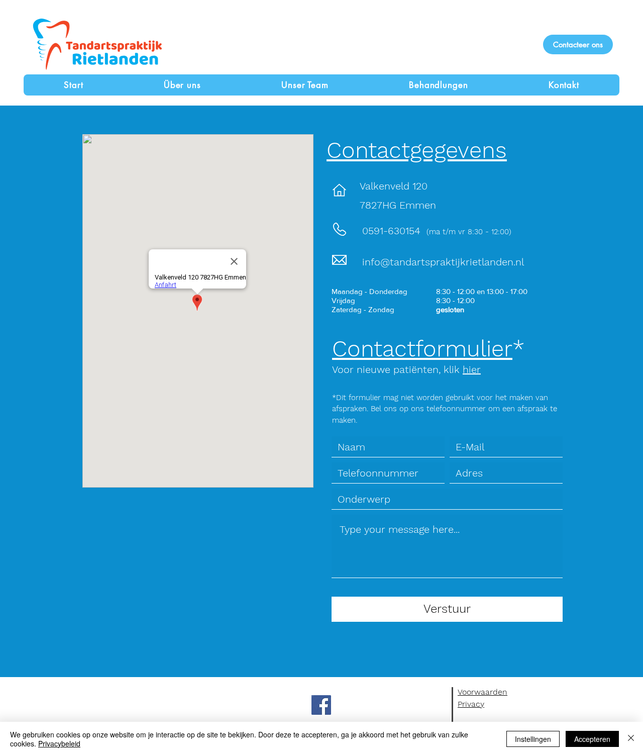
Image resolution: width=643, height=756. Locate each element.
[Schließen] (631, 739)
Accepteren (592, 739)
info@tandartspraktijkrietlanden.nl (443, 262)
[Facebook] (321, 705)
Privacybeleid (59, 743)
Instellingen (533, 739)
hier (472, 369)
